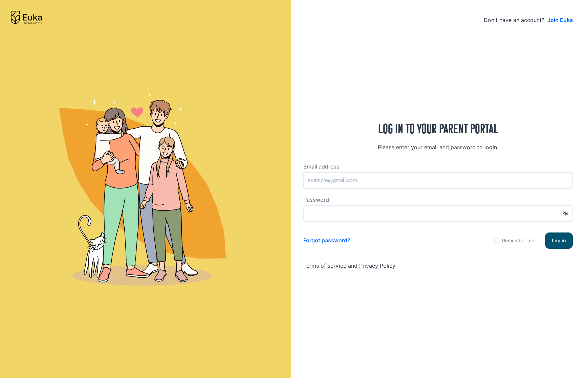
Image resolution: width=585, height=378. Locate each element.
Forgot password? (326, 240)
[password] (566, 213)
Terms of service (324, 266)
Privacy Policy (377, 266)
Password (316, 200)
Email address (321, 166)
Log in (559, 240)
